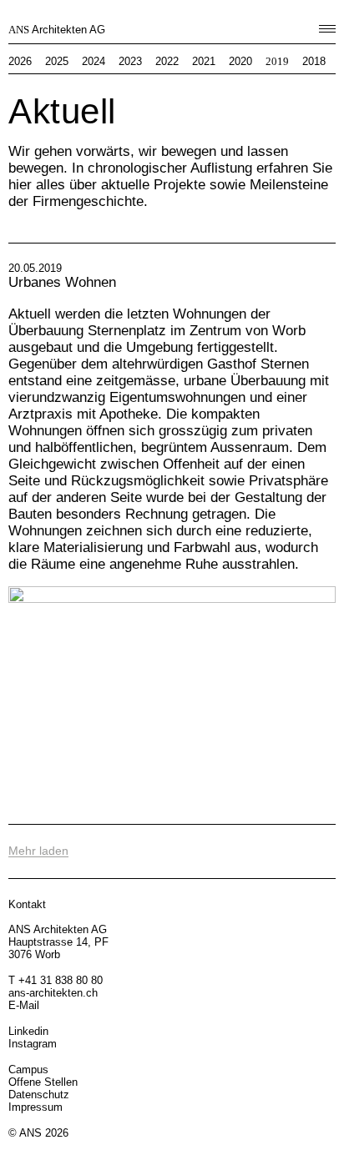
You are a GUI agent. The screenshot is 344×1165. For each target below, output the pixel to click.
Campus (28, 1069)
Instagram (32, 1043)
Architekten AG (56, 29)
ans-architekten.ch (53, 993)
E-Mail (23, 1005)
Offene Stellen (43, 1082)
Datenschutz (38, 1094)
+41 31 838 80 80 (60, 980)
